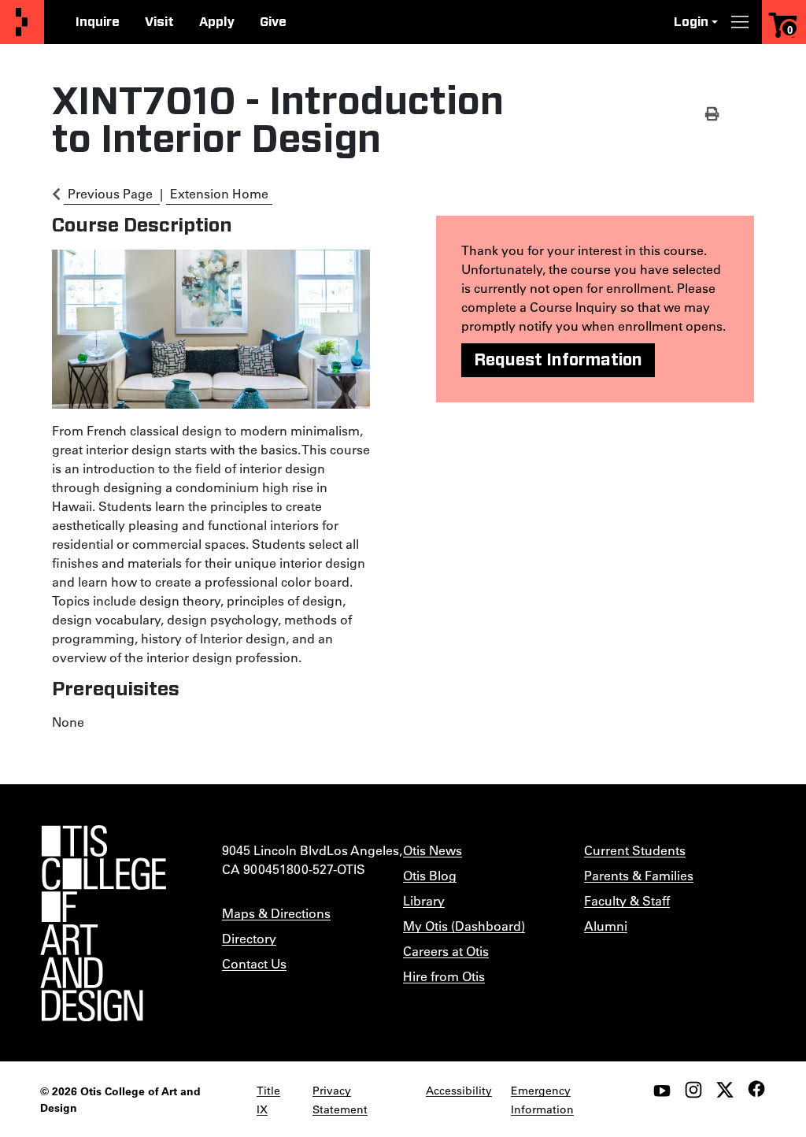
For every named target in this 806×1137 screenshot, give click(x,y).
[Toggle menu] (739, 22)
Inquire (98, 22)
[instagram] (693, 1089)
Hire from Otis (444, 976)
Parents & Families (638, 875)
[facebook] (756, 1089)
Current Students (635, 850)
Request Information (558, 360)
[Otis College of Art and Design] (22, 22)
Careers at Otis (446, 951)
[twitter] (724, 1089)
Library (424, 900)
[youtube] (662, 1089)
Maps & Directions (276, 913)
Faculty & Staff (627, 900)
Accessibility (459, 1090)
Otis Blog (430, 875)
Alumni (605, 925)
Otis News (432, 850)
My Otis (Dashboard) (464, 925)
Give (273, 22)
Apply (217, 22)
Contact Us (254, 963)
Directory (249, 938)
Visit (159, 22)
